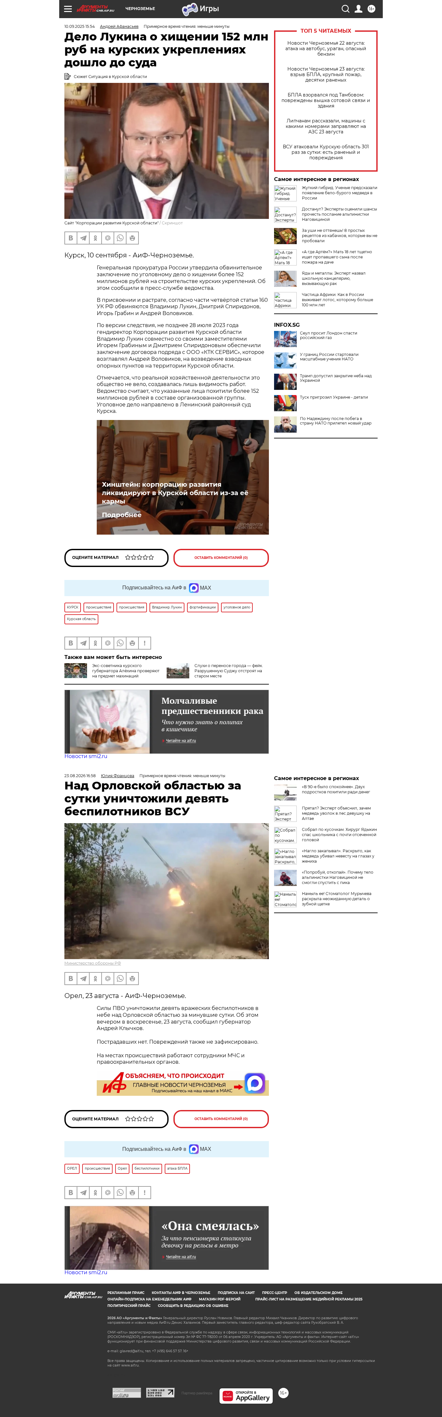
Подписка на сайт (236, 1293)
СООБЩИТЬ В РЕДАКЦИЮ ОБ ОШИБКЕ (193, 1306)
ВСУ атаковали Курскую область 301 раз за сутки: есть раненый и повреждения (326, 152)
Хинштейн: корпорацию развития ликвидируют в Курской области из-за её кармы (175, 493)
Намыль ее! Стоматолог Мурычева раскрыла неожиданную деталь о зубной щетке (336, 898)
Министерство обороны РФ (92, 963)
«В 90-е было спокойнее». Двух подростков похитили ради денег (336, 789)
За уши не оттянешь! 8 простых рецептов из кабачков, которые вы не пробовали (339, 235)
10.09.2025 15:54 (79, 26)
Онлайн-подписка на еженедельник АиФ (149, 1299)
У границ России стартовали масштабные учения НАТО (329, 356)
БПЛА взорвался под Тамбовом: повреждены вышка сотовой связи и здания (326, 100)
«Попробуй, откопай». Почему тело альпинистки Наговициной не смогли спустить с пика (337, 877)
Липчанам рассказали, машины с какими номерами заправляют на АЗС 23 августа (326, 126)
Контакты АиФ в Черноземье (181, 1293)
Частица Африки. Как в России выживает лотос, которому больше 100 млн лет (337, 299)
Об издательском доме (318, 1293)
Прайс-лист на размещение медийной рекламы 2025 (308, 1299)
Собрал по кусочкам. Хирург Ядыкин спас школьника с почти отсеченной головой (339, 834)
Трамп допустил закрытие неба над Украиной (336, 378)
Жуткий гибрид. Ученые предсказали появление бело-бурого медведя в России (339, 192)
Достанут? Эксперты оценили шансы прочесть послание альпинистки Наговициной (339, 214)
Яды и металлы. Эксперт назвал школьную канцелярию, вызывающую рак (334, 278)
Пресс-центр (274, 1293)
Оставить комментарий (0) (221, 558)
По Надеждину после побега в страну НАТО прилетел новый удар (335, 420)
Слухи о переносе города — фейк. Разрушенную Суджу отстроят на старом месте (228, 670)
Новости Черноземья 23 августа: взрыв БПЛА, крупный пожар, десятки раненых (326, 74)
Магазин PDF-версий (219, 1299)
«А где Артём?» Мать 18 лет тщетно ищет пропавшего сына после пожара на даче (337, 257)
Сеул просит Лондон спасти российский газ (328, 335)
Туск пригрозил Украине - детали (334, 397)
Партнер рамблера (197, 1393)
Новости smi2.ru (85, 756)
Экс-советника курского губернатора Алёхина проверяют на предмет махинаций (126, 670)
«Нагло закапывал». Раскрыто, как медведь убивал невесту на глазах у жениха (338, 856)
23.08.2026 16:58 (80, 775)
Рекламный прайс (125, 1293)
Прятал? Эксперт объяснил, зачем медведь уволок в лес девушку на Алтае (336, 813)
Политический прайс (128, 1306)
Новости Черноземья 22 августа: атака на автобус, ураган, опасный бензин (325, 48)
